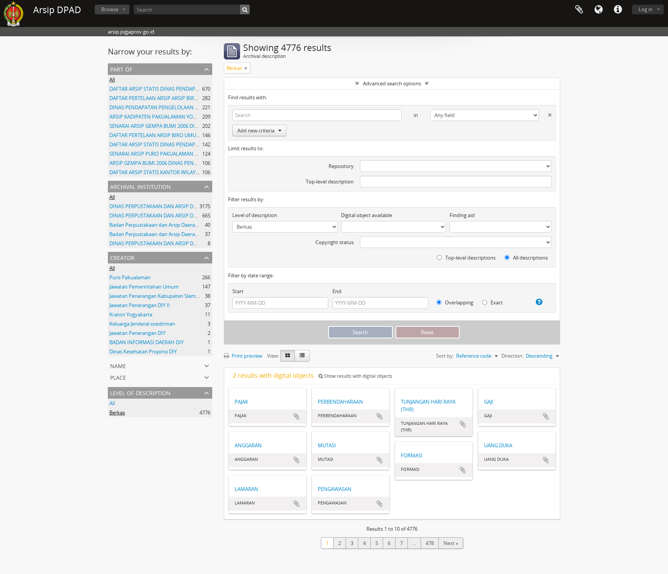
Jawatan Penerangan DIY (137, 332)
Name (118, 365)
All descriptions (530, 257)
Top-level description (330, 181)
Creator (122, 257)
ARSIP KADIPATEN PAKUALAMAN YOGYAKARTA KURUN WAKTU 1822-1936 (193, 116)
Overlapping (458, 302)
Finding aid (462, 215)
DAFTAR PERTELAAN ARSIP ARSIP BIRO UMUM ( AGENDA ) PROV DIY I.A (190, 98)
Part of (121, 68)
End (336, 291)
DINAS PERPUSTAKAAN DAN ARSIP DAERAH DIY (163, 206)
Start (238, 291)
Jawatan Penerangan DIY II (139, 305)
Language (598, 9)
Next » (450, 543)
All (112, 79)
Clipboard (579, 9)
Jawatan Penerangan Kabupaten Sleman (155, 295)
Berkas (117, 412)
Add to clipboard (296, 416)
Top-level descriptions (470, 257)
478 (430, 543)
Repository (341, 166)
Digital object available (366, 215)
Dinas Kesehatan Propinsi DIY (143, 351)
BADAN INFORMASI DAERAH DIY (146, 342)
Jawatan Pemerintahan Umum (144, 286)
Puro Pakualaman (129, 277)
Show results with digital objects (357, 376)
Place (118, 377)
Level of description (140, 392)
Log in (646, 9)
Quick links (617, 9)
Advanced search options (392, 83)
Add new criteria (255, 130)
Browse (109, 9)
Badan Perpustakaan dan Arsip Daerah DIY (158, 234)
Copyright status (334, 242)
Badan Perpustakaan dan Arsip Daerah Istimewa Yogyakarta (178, 224)
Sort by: (445, 355)
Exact (496, 302)
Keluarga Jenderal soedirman (142, 323)
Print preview (246, 355)
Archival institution (140, 186)
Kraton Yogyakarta (130, 314)
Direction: (512, 355)
